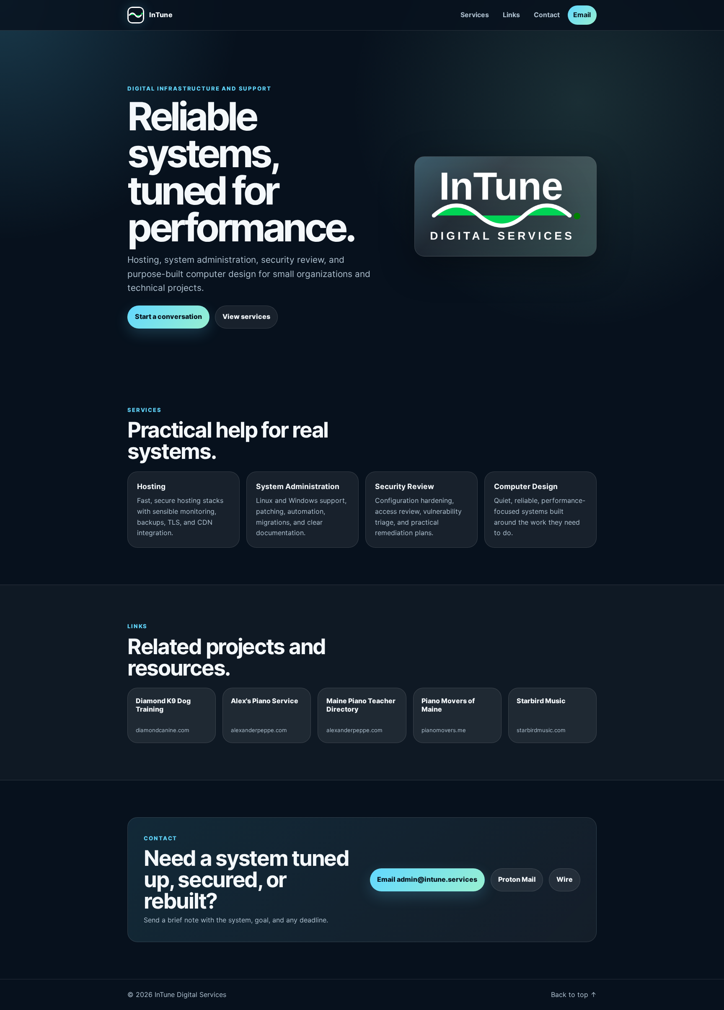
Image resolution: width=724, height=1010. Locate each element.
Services (474, 14)
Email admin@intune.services (427, 879)
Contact (547, 14)
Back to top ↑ (574, 994)
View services (246, 316)
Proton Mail (517, 879)
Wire (564, 879)
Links (511, 14)
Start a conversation (168, 316)
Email (582, 14)
